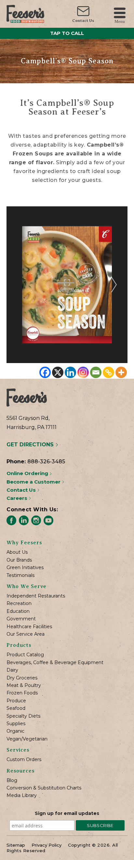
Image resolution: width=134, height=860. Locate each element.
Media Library (22, 795)
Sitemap (16, 845)
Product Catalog (25, 654)
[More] (121, 372)
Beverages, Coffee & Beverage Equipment (55, 662)
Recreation (19, 603)
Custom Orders (24, 759)
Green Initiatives (25, 567)
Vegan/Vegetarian (27, 739)
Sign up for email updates (67, 813)
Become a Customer (34, 482)
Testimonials (20, 575)
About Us (17, 552)
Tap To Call (67, 33)
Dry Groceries (22, 678)
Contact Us (83, 20)
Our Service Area (26, 634)
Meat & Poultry (24, 685)
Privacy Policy (46, 845)
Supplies (16, 723)
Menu (119, 21)
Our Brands (19, 560)
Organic (15, 731)
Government (21, 618)
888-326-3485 (46, 461)
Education (18, 611)
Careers (18, 498)
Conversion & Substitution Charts (44, 788)
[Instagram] (83, 372)
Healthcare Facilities (29, 626)
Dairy (12, 670)
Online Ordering (28, 473)
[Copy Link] (108, 372)
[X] (57, 372)
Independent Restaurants (36, 596)
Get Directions (31, 444)
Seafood (16, 708)
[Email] (95, 372)
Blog (12, 780)
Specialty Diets (23, 716)
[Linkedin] (70, 372)
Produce (16, 700)
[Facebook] (45, 372)
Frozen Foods (22, 693)
